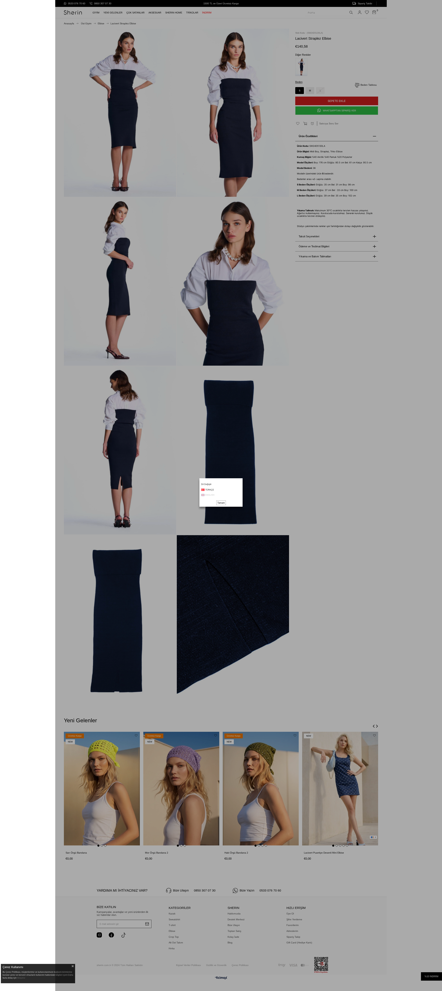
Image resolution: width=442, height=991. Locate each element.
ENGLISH (209, 495)
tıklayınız (21, 978)
